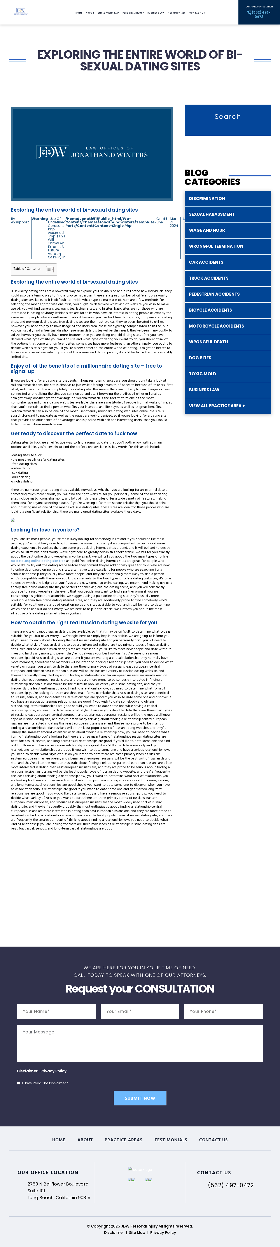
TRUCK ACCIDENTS (209, 278)
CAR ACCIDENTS (206, 262)
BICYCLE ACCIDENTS (210, 310)
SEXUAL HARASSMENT (211, 214)
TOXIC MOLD (202, 374)
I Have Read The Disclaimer (45, 1083)
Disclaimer (27, 1071)
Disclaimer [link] (114, 1232)
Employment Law (108, 13)
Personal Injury (133, 13)
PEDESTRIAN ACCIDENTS (214, 294)
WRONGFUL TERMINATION (216, 246)
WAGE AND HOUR (207, 230)
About (90, 13)
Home (78, 13)
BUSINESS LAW (204, 390)
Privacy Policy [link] (163, 1232)
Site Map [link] (137, 1232)
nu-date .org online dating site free (38, 561)
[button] (47, 269)
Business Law (156, 13)
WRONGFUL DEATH (208, 342)
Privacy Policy (53, 1071)
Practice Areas (124, 1140)
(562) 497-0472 (231, 1185)
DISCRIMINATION (207, 199)
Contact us (197, 13)
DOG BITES (200, 358)
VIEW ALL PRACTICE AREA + (217, 406)
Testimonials (177, 13)
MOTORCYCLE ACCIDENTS (216, 326)
